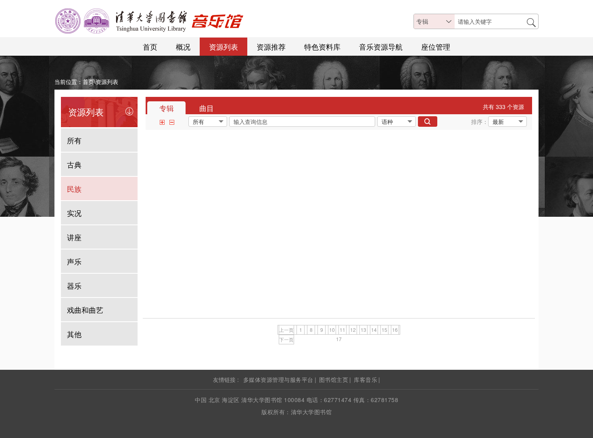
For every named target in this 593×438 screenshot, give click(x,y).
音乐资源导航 (381, 46)
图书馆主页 (334, 379)
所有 (74, 140)
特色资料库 (322, 46)
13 (363, 329)
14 (374, 329)
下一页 (286, 339)
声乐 (74, 261)
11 (342, 329)
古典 (74, 164)
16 (395, 329)
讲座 (74, 237)
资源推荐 (271, 46)
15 (384, 329)
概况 (183, 46)
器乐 (74, 285)
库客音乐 (365, 379)
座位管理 (435, 46)
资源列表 (223, 46)
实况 (74, 212)
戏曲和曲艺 (85, 309)
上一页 (286, 329)
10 (332, 329)
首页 (150, 46)
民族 (74, 188)
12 (353, 329)
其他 (74, 334)
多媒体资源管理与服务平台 (278, 379)
